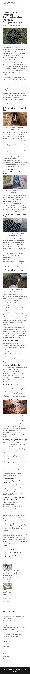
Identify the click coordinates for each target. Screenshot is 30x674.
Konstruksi (24, 25)
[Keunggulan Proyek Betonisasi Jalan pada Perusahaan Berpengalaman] (7, 567)
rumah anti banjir (9, 85)
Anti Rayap (6, 646)
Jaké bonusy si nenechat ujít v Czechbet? (14, 632)
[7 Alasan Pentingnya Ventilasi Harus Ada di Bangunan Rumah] (7, 585)
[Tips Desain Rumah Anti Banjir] (19, 567)
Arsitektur (5, 649)
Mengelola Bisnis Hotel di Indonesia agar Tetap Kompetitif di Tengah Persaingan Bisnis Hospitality (14, 618)
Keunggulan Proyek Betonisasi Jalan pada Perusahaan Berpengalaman (7, 574)
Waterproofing (7, 661)
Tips (4, 659)
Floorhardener (7, 654)
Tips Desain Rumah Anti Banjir (17, 572)
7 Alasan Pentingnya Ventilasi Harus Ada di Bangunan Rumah (7, 593)
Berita (4, 651)
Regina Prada (8, 25)
